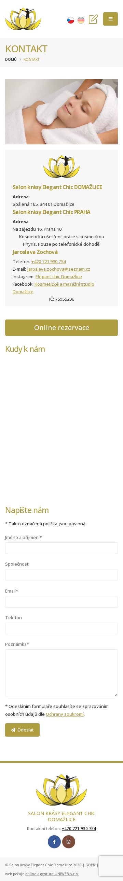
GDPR (90, 865)
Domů (11, 59)
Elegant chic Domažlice (59, 276)
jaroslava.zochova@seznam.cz (58, 269)
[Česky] (71, 19)
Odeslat (24, 730)
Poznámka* (17, 644)
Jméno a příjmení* (23, 537)
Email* (11, 591)
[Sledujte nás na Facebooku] (54, 841)
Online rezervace (61, 327)
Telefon (13, 617)
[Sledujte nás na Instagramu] (68, 841)
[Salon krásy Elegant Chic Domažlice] (23, 18)
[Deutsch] (81, 19)
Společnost (17, 564)
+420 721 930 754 (48, 261)
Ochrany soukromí (65, 714)
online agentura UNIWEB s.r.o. (52, 873)
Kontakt (31, 59)
